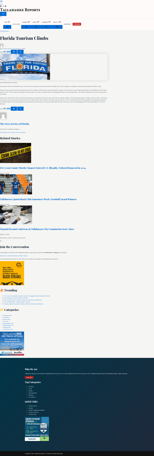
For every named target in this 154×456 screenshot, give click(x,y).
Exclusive (2, 31)
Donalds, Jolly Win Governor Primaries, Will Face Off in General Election (23, 304)
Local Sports (32, 397)
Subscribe (77, 24)
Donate (31, 408)
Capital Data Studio (58, 453)
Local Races (16, 24)
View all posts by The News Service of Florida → (13, 132)
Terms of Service (33, 412)
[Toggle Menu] (7, 27)
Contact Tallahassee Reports (37, 410)
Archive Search (33, 406)
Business (25, 22)
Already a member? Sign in (20, 256)
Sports (35, 22)
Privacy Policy (32, 414)
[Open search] (3, 14)
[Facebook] (0, 6)
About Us (56, 22)
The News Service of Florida (10, 49)
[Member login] (1, 17)
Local (6, 317)
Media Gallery (8, 325)
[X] (3, 6)
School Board (8, 329)
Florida (7, 31)
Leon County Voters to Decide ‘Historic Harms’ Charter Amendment (23, 300)
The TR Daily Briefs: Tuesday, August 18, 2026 (17, 302)
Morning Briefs (8, 323)
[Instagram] (5, 6)
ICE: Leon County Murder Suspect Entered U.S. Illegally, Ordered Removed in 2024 (43, 167)
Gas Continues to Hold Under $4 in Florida (15, 298)
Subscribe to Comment (6, 256)
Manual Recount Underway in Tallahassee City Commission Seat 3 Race (37, 229)
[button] (9, 22)
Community (45, 22)
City (6, 321)
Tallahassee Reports (39, 453)
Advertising (67, 24)
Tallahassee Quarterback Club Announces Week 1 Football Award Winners (38, 199)
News (6, 22)
